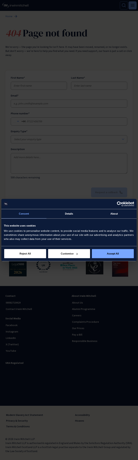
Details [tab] (69, 213)
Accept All (113, 253)
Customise (67, 253)
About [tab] (114, 213)
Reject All (25, 253)
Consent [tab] (24, 213)
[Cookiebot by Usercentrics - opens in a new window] (119, 203)
